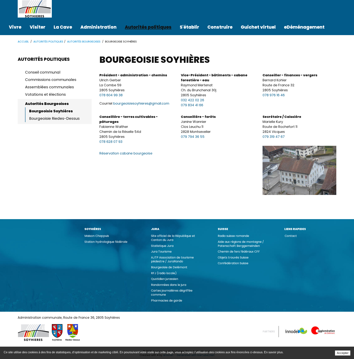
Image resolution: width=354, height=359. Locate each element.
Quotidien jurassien (164, 279)
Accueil (23, 41)
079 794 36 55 (192, 136)
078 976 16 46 (274, 95)
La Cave (63, 27)
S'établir (189, 27)
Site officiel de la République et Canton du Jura (173, 238)
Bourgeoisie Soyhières (51, 111)
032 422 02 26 (192, 100)
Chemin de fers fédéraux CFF (239, 251)
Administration (98, 27)
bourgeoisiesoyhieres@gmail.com (141, 103)
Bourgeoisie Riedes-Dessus (54, 118)
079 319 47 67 (274, 136)
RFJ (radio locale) (164, 273)
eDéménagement (304, 27)
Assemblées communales (49, 87)
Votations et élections (45, 94)
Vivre (15, 27)
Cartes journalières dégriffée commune (171, 292)
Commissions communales (50, 79)
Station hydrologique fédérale (105, 242)
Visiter (37, 27)
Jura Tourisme (161, 251)
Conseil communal (42, 72)
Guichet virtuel (258, 27)
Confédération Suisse (233, 263)
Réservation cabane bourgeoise (125, 153)
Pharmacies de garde (166, 300)
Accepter (342, 353)
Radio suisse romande (233, 236)
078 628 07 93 (110, 141)
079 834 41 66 (192, 105)
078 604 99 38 (111, 95)
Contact (291, 236)
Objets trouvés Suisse (233, 257)
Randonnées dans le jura (168, 285)
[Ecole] (299, 170)
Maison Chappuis (96, 236)
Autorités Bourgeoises (83, 41)
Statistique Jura (162, 246)
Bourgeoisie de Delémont (169, 267)
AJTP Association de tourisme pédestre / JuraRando (172, 259)
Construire (219, 27)
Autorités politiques (148, 27)
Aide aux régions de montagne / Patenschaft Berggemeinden (241, 244)
